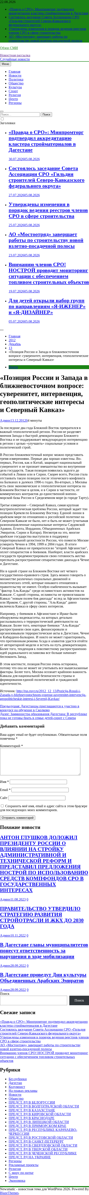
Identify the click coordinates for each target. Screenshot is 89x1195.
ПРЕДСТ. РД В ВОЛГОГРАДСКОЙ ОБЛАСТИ (44, 1106)
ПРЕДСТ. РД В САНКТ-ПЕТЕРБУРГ (36, 1141)
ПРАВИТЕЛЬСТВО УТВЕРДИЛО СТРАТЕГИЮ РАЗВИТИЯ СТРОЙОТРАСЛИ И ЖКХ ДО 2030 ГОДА (42, 917)
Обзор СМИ (9, 48)
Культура (15, 87)
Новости (15, 75)
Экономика (17, 1180)
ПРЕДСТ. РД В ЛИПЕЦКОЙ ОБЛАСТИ (39, 1122)
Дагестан (15, 1083)
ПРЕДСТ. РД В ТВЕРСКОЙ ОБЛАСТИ (38, 1149)
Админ (5, 420)
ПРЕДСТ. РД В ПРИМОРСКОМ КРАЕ (37, 1126)
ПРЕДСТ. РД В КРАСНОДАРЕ (31, 1118)
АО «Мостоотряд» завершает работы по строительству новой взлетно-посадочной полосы (45, 38)
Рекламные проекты (23, 1165)
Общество (16, 83)
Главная (14, 71)
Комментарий (11, 746)
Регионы (15, 103)
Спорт (13, 91)
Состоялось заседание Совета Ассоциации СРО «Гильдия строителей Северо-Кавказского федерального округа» (44, 21)
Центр (13, 99)
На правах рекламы (23, 1091)
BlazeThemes (9, 1193)
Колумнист (17, 1087)
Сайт (3, 798)
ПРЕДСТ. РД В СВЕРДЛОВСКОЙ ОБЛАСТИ (43, 1145)
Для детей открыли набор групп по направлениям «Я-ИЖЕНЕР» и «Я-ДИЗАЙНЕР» (47, 306)
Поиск (5, 993)
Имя (4, 782)
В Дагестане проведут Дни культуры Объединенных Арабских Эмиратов (43, 977)
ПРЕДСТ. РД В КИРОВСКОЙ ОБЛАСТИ (40, 1114)
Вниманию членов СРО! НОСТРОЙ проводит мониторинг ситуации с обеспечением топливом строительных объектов (49, 273)
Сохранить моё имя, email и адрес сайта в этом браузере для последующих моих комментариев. (43, 808)
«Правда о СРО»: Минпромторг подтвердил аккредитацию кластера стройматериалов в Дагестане (48, 11)
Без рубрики (18, 1079)
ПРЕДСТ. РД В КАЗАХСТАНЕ (32, 1110)
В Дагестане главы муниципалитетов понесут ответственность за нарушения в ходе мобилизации (44, 950)
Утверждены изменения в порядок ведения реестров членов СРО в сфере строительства (47, 31)
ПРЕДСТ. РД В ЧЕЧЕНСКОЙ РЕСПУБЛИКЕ (43, 1153)
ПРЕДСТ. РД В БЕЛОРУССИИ (32, 1102)
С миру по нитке (21, 1173)
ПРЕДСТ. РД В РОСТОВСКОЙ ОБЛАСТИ (41, 1137)
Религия (15, 95)
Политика (16, 79)
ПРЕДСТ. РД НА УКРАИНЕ (30, 1157)
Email (5, 790)
